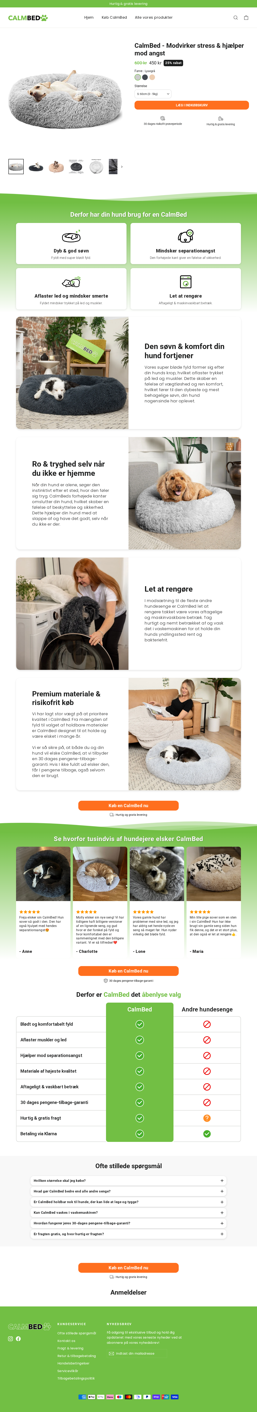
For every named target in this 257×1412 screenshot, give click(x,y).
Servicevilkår (67, 1371)
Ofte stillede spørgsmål (76, 1333)
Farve (145, 71)
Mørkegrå (145, 77)
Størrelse (141, 86)
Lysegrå (138, 77)
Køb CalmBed (114, 17)
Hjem (89, 17)
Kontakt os (66, 1341)
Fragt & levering (70, 1348)
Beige (152, 77)
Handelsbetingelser (73, 1363)
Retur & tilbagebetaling (76, 1356)
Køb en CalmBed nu (128, 805)
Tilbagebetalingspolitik (76, 1378)
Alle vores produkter (154, 17)
